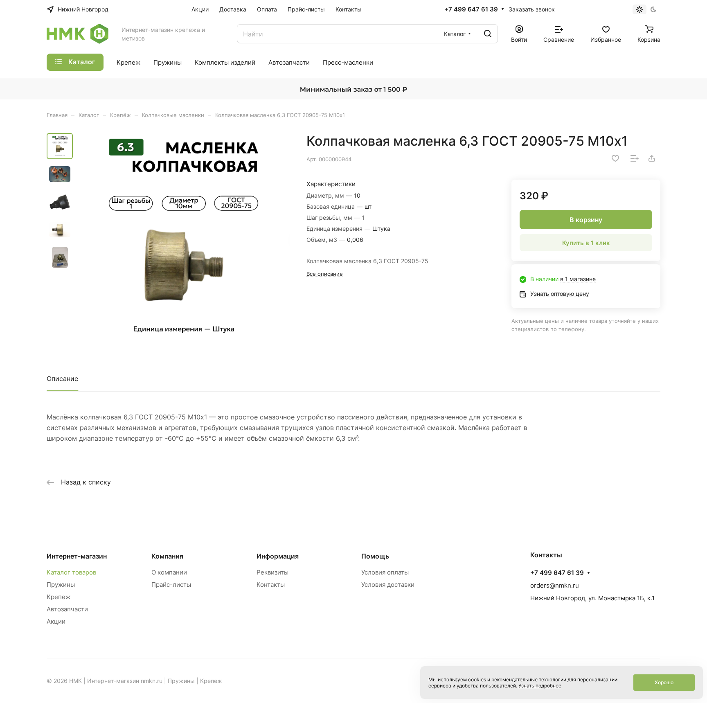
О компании (169, 572)
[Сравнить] (634, 158)
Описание (62, 378)
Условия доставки (387, 584)
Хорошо (664, 682)
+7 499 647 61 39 (471, 9)
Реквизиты (272, 572)
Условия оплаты (385, 572)
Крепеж (58, 597)
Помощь (375, 556)
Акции (56, 621)
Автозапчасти (67, 609)
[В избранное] (615, 158)
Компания (167, 556)
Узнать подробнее (539, 686)
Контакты (271, 584)
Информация (278, 556)
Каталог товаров (71, 572)
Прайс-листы (171, 584)
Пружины (61, 584)
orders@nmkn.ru (554, 585)
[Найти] (487, 33)
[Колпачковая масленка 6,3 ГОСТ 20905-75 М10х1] (184, 239)
